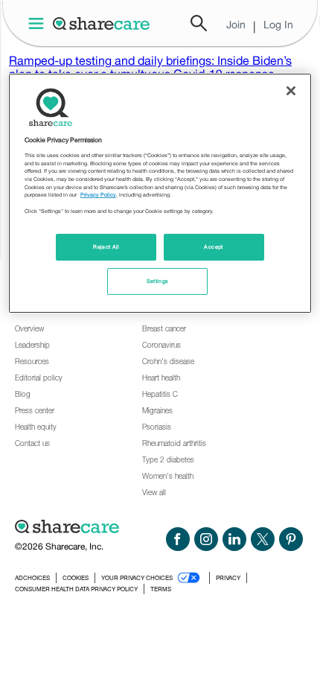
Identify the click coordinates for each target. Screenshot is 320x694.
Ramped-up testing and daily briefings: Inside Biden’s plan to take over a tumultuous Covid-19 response (150, 67)
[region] (160, 193)
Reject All (106, 246)
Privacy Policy (98, 194)
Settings (158, 281)
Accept (213, 246)
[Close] (291, 90)
